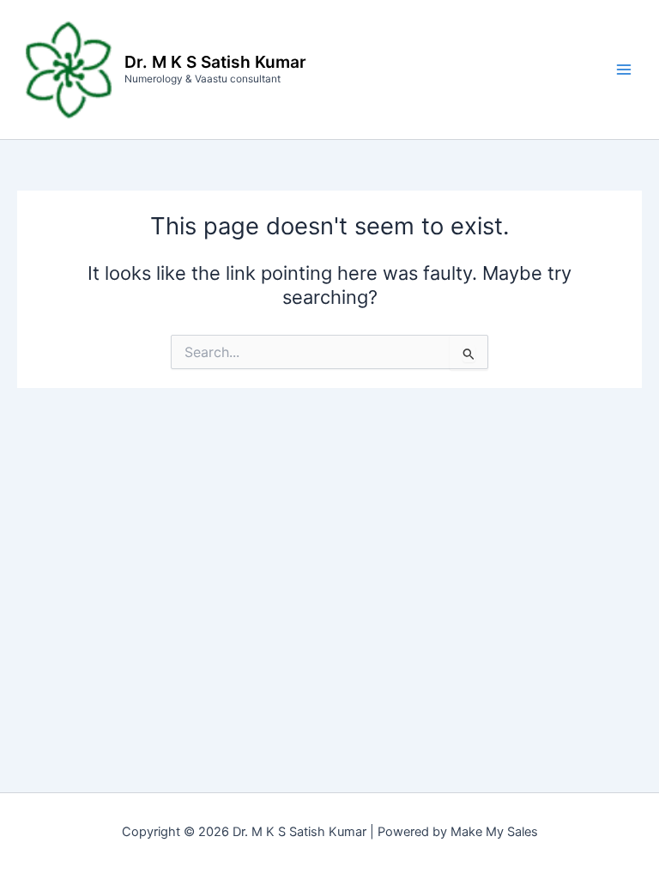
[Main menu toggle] (624, 70)
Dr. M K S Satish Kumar (215, 62)
